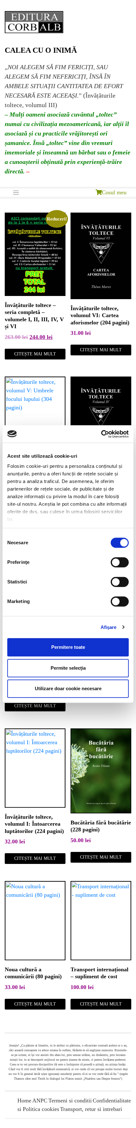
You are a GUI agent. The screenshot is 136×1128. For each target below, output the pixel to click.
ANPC (39, 1100)
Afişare (109, 627)
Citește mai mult (35, 354)
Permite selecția (68, 668)
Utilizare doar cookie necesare (68, 688)
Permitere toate (68, 647)
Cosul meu (114, 192)
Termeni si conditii (70, 1100)
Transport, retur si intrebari (91, 1109)
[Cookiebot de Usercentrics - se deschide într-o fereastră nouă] (101, 434)
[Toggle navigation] (15, 192)
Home (24, 1100)
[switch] (120, 562)
